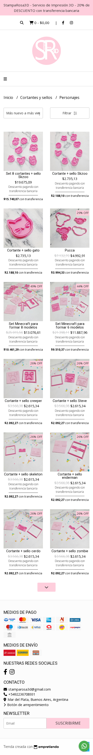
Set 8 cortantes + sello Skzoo (23, 175)
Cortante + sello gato (23, 250)
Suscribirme (68, 723)
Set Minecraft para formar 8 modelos (23, 325)
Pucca (70, 250)
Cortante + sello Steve (70, 400)
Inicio (9, 97)
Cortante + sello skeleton (23, 474)
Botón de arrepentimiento (27, 704)
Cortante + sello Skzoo (70, 173)
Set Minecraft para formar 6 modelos (69, 325)
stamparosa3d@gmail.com (29, 689)
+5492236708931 (21, 694)
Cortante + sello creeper (23, 400)
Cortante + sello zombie (70, 551)
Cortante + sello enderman (70, 476)
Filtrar (67, 113)
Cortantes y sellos (36, 97)
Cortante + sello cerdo (23, 551)
